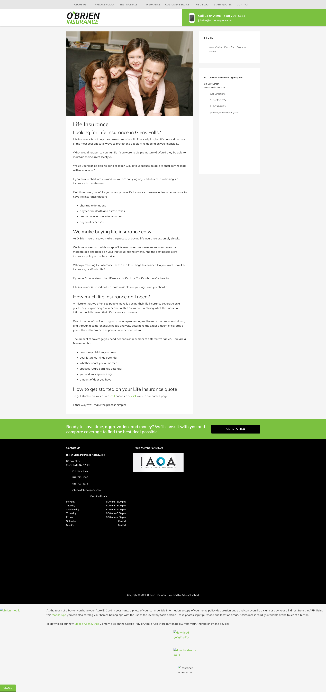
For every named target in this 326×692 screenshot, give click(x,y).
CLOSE (7, 687)
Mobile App (59, 615)
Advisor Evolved (190, 594)
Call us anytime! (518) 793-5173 (221, 16)
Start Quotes (223, 4)
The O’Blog (201, 4)
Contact (243, 4)
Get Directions (217, 93)
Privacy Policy (105, 4)
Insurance (153, 4)
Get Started (235, 428)
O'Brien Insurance (157, 594)
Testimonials (128, 4)
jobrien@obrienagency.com (215, 20)
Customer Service (177, 4)
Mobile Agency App (87, 623)
